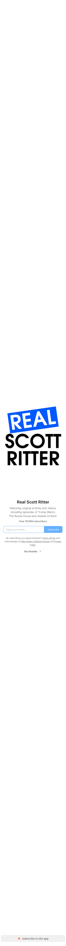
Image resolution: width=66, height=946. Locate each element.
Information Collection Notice (35, 541)
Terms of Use (48, 538)
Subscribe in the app (35, 938)
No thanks (30, 551)
